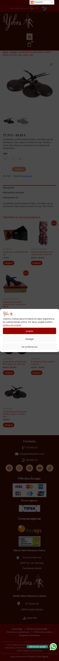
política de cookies (12, 325)
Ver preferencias (29, 346)
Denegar (29, 338)
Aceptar (29, 330)
